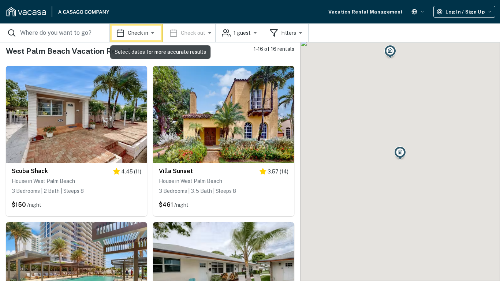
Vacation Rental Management (365, 12)
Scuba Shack (30, 171)
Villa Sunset (176, 171)
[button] (163, 33)
